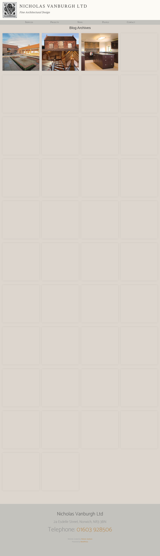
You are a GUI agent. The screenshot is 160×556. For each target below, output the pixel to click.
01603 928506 (94, 530)
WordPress (84, 542)
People (105, 22)
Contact (131, 22)
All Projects (54, 24)
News (80, 22)
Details (54, 34)
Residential (54, 27)
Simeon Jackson (86, 539)
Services (29, 22)
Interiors (54, 37)
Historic (54, 30)
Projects (54, 22)
